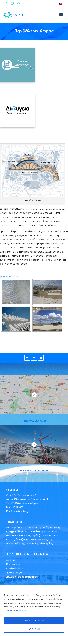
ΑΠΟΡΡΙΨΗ (34, 629)
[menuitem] (60, 4)
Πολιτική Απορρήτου (15, 610)
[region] (34, 610)
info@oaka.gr (21, 511)
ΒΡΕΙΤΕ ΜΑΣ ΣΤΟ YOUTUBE (34, 470)
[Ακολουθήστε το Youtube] (18, 3)
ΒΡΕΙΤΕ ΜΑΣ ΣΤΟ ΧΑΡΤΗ (34, 420)
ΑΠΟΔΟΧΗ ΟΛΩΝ (34, 620)
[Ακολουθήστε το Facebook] (6, 3)
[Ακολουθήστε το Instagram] (12, 3)
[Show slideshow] (9, 276)
